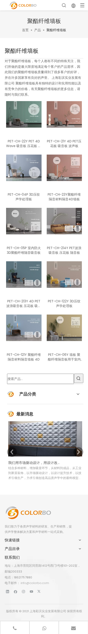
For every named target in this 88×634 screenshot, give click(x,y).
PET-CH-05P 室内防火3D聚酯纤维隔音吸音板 (24, 250)
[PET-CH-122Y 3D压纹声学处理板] (64, 274)
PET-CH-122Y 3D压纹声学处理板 (64, 303)
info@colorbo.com (35, 583)
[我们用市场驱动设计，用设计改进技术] (45, 456)
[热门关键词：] (78, 378)
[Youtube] (31, 591)
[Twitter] (39, 591)
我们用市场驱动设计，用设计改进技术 (34, 462)
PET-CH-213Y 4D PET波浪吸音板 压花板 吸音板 (23, 303)
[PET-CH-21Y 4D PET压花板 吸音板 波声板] (64, 114)
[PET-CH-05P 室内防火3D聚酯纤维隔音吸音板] (24, 221)
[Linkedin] (8, 591)
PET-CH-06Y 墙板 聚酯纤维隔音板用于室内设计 (64, 357)
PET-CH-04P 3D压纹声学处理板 (24, 196)
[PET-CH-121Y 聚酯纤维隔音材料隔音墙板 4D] (24, 327)
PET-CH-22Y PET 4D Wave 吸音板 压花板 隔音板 (23, 143)
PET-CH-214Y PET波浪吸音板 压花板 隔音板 (64, 250)
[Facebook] (16, 591)
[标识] (28, 512)
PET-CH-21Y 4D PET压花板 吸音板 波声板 (64, 143)
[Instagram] (24, 591)
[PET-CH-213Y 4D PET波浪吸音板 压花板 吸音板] (24, 274)
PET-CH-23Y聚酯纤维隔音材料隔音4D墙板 (64, 196)
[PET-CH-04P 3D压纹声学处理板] (24, 167)
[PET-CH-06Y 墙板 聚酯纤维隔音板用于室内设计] (64, 327)
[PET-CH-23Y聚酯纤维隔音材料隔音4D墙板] (64, 167)
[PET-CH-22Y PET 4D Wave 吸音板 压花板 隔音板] (24, 114)
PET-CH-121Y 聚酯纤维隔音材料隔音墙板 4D (24, 357)
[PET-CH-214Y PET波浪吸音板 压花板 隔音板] (64, 221)
